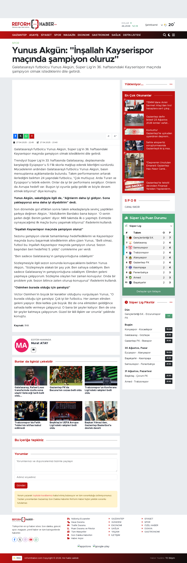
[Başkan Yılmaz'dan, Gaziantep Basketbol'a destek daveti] (101, 410)
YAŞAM (115, 532)
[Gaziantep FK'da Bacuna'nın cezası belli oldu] (66, 375)
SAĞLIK (116, 35)
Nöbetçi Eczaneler (80, 519)
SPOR (57, 35)
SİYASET (46, 35)
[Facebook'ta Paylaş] (15, 136)
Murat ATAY (39, 343)
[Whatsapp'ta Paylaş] (26, 136)
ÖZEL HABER (151, 525)
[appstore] (84, 546)
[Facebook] (14, 539)
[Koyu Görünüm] (169, 35)
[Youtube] (30, 539)
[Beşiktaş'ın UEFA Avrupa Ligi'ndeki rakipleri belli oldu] (66, 410)
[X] (20, 539)
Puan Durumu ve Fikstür (83, 528)
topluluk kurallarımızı (43, 495)
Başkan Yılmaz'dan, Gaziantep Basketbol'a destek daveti (98, 425)
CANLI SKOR (132, 207)
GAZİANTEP (19, 35)
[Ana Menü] (173, 35)
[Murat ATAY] (22, 345)
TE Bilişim (170, 558)
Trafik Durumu (78, 525)
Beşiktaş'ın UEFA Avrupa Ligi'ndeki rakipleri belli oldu (64, 425)
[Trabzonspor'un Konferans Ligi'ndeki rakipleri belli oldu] (101, 375)
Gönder (21, 485)
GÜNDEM (116, 522)
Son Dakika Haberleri (81, 535)
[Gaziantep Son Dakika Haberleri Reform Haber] (34, 25)
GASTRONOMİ (100, 35)
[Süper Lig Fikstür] (171, 302)
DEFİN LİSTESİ (132, 35)
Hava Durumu (78, 522)
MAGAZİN (69, 35)
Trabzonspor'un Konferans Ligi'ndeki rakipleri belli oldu (101, 390)
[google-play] (101, 546)
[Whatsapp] (36, 539)
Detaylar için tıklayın (149, 291)
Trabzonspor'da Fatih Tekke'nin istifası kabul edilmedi (28, 425)
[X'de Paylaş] (20, 136)
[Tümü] (171, 84)
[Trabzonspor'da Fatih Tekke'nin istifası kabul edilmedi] (31, 410)
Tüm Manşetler (78, 532)
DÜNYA (148, 528)
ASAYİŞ (33, 35)
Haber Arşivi (77, 538)
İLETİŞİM (115, 535)
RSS (18, 558)
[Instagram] (25, 539)
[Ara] (165, 35)
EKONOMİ (83, 35)
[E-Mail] (33, 349)
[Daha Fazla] (31, 136)
